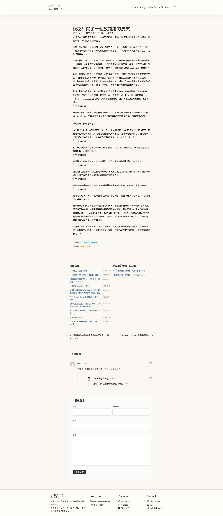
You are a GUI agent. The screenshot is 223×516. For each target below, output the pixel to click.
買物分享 (93, 242)
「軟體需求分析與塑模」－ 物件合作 (128, 275)
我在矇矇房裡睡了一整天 (79, 286)
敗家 (82, 246)
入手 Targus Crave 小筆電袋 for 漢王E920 (84, 298)
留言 (75, 435)
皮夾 (88, 246)
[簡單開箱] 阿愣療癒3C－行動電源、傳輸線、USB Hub (85, 280)
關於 (161, 7)
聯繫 (167, 7)
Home (135, 7)
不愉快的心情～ (76, 317)
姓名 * (75, 406)
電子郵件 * (116, 406)
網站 (74, 420)
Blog (142, 7)
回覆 (150, 363)
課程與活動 (152, 7)
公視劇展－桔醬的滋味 (78, 270)
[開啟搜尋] (175, 7)
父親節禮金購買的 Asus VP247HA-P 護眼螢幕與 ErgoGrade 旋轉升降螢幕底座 (85, 291)
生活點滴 (84, 242)
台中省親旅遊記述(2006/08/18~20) (84, 275)
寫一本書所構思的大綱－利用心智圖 (128, 270)
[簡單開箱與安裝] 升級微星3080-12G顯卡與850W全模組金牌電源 (85, 305)
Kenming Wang (100, 378)
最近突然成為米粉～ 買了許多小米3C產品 (85, 311)
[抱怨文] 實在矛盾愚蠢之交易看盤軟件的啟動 (84, 322)
